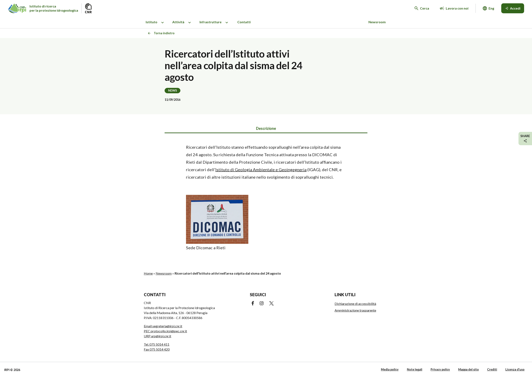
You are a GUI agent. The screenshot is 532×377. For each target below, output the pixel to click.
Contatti (244, 22)
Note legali (414, 369)
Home (148, 273)
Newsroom (377, 22)
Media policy (390, 369)
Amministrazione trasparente (355, 310)
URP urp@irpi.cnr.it (157, 336)
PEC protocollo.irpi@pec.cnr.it (165, 331)
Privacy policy (440, 369)
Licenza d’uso (515, 369)
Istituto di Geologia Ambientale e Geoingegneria (261, 169)
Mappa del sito (468, 369)
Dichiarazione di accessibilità (355, 304)
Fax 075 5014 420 (157, 349)
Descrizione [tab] (266, 128)
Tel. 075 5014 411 (156, 344)
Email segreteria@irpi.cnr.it (163, 326)
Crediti (492, 369)
